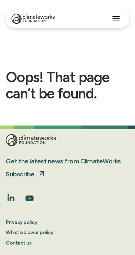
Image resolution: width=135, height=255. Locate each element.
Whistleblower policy (29, 232)
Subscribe (20, 174)
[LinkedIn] (11, 199)
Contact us (18, 243)
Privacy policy (21, 222)
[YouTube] (29, 200)
